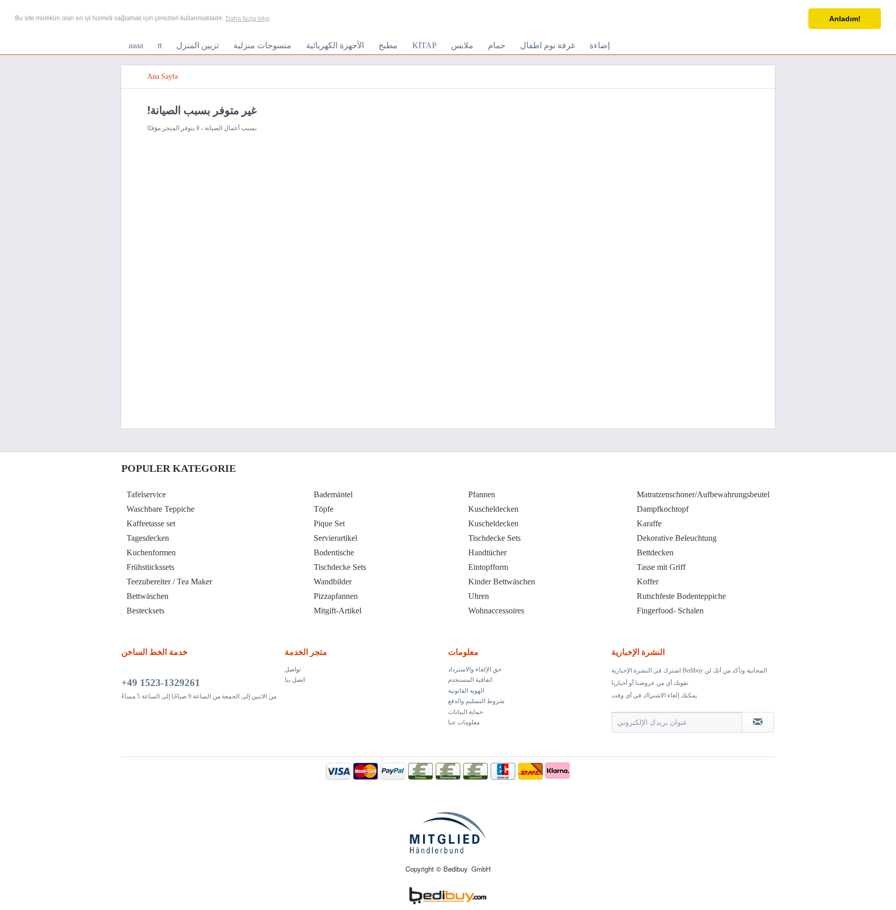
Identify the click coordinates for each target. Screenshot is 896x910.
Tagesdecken (148, 538)
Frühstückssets (150, 567)
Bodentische (334, 552)
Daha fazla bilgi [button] (248, 18)
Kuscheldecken (493, 509)
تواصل (293, 669)
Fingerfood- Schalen (670, 610)
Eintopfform (488, 567)
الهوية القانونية (466, 690)
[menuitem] (135, 45)
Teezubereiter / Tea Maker (169, 581)
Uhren (478, 596)
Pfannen (481, 494)
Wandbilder (333, 581)
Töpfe (323, 509)
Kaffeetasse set (151, 523)
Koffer (648, 581)
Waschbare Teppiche (160, 509)
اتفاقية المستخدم (470, 679)
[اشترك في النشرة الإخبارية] (757, 722)
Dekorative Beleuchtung (677, 538)
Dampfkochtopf (663, 509)
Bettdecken (655, 552)
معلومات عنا (464, 722)
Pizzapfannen (336, 596)
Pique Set (329, 523)
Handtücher (487, 552)
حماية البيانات (465, 712)
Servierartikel (335, 538)
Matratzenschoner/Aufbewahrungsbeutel (703, 494)
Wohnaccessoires (496, 610)
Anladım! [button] (845, 19)
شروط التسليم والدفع (476, 701)
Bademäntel (333, 494)
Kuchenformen (151, 552)
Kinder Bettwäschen (501, 581)
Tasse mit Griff (661, 567)
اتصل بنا (295, 679)
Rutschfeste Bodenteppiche (681, 596)
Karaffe (649, 523)
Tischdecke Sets (340, 567)
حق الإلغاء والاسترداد (474, 669)
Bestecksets (145, 610)
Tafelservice (146, 494)
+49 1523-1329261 (160, 682)
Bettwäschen (148, 596)
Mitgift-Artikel (337, 610)
